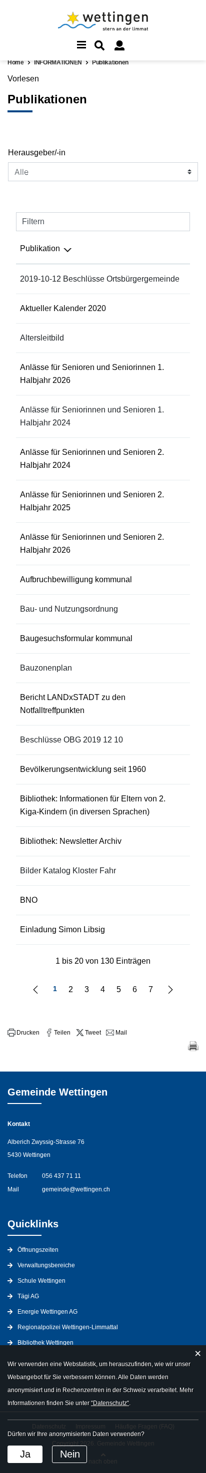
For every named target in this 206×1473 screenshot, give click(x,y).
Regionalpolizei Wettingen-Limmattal (68, 1327)
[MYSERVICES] (119, 45)
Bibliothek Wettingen (46, 1342)
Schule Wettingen (42, 1280)
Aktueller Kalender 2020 (63, 308)
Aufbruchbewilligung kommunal (76, 579)
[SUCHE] (99, 45)
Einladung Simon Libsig (62, 929)
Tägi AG (28, 1296)
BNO (29, 900)
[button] (24, 1033)
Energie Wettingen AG (48, 1311)
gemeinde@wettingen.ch (76, 1189)
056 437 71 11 (61, 1175)
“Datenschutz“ (110, 1403)
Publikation (40, 248)
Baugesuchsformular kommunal (76, 638)
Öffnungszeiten (38, 1249)
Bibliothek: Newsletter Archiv (71, 841)
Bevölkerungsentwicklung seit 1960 (83, 769)
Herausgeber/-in (37, 152)
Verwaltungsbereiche (46, 1265)
